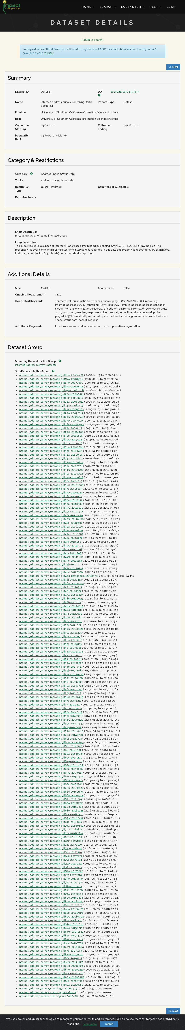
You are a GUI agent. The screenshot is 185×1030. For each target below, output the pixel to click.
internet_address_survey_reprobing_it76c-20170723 (50, 867)
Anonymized (106, 288)
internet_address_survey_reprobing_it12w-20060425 (51, 375)
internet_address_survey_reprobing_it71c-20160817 (50, 829)
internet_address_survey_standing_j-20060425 (47, 992)
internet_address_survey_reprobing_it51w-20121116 (50, 640)
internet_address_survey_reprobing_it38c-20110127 (50, 496)
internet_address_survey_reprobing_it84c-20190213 (51, 928)
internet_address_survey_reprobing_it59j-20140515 (50, 727)
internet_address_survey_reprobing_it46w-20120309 (51, 583)
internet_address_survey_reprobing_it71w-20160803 (51, 833)
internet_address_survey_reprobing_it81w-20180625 (51, 909)
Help (154, 6)
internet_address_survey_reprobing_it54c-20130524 (51, 666)
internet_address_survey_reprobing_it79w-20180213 (51, 893)
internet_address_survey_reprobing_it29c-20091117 (50, 428)
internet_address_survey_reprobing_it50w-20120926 (51, 628)
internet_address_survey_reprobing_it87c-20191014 (50, 950)
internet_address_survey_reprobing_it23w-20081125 (51, 405)
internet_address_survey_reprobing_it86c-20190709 (51, 943)
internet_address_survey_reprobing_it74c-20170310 (50, 852)
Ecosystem (132, 6)
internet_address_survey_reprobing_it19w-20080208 (51, 390)
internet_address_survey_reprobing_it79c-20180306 (51, 890)
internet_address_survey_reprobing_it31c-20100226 (50, 443)
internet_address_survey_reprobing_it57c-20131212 (50, 700)
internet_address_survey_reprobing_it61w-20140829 (51, 753)
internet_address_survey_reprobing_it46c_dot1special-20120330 (58, 575)
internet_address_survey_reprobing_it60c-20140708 (51, 734)
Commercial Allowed (109, 187)
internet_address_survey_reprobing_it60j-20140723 (50, 738)
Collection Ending (104, 127)
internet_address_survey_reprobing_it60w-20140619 (51, 742)
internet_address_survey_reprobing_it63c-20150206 (51, 768)
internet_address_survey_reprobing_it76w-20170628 (51, 871)
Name (19, 102)
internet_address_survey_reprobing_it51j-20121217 (49, 636)
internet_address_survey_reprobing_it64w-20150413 (51, 780)
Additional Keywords (28, 326)
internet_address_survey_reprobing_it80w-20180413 (51, 901)
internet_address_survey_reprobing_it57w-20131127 (50, 708)
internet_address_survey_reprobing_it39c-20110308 (51, 503)
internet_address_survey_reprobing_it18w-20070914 (51, 386)
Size (18, 288)
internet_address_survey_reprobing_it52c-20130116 (50, 644)
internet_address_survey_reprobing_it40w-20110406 (51, 519)
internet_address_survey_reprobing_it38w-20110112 (51, 500)
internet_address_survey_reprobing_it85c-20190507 (51, 935)
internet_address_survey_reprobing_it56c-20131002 (50, 689)
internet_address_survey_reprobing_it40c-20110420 (51, 515)
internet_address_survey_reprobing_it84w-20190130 (51, 931)
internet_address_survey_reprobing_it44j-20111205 (50, 553)
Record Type (106, 102)
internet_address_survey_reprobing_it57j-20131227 (50, 704)
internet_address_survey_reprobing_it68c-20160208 (51, 806)
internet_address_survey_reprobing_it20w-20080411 (51, 394)
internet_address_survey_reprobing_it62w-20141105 (51, 765)
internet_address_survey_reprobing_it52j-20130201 (50, 647)
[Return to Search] (92, 39)
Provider (20, 112)
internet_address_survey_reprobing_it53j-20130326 (50, 659)
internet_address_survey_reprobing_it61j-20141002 (50, 750)
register (48, 53)
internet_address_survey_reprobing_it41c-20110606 (51, 522)
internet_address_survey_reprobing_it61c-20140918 (51, 746)
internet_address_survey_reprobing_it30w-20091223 (51, 439)
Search (107, 6)
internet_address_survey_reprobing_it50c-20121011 (50, 621)
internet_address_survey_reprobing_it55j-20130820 (50, 681)
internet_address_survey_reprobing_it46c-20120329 (51, 572)
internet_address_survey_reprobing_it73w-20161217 (50, 848)
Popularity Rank (22, 137)
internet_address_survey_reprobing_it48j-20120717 (50, 602)
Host (18, 118)
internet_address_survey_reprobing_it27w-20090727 (51, 420)
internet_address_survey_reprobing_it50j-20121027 (50, 625)
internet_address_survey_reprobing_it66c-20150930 (51, 791)
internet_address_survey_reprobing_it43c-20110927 (50, 538)
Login (172, 6)
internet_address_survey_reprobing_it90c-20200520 (51, 973)
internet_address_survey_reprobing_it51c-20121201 (50, 632)
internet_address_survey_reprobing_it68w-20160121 (51, 810)
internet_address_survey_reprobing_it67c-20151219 (50, 799)
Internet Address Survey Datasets (36, 364)
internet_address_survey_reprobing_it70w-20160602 (51, 825)
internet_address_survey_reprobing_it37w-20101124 (51, 492)
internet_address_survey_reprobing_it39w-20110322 (51, 511)
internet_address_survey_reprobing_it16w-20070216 (51, 379)
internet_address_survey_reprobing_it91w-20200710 (51, 984)
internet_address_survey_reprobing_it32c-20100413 (50, 450)
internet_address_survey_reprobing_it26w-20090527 (51, 416)
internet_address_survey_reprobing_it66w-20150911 (51, 795)
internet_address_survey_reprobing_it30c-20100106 (51, 435)
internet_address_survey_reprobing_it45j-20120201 (50, 564)
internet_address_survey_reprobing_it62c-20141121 (50, 757)
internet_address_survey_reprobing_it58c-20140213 (50, 712)
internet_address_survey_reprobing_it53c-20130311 (50, 655)
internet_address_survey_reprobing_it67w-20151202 (51, 803)
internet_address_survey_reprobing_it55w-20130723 (51, 685)
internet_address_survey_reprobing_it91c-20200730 (51, 981)
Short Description (26, 231)
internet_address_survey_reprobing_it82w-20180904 (51, 916)
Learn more (90, 1024)
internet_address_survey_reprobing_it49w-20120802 (51, 617)
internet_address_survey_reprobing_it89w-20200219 (51, 969)
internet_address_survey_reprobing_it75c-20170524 (50, 859)
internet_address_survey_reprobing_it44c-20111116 (50, 549)
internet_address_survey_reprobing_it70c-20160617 (50, 822)
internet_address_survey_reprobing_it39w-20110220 (51, 507)
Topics (19, 180)
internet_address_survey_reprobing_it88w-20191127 (51, 962)
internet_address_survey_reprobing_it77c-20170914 (50, 875)
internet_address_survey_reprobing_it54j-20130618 (50, 670)
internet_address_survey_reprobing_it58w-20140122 (51, 719)
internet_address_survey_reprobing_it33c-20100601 (51, 458)
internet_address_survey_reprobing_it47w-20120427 (51, 594)
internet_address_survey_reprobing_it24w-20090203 (51, 409)
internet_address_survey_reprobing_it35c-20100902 (51, 473)
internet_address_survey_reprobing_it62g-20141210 (50, 761)
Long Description (26, 242)
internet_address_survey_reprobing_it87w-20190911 (51, 954)
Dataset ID (22, 91)
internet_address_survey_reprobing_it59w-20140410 (51, 731)
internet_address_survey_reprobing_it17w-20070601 (51, 382)
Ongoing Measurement (30, 294)
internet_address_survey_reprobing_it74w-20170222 (51, 856)
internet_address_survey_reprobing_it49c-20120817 (50, 609)
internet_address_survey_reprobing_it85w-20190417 (51, 939)
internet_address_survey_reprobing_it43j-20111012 (50, 541)
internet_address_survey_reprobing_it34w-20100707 (51, 469)
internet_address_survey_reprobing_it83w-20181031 (51, 924)
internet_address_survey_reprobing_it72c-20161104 (50, 837)
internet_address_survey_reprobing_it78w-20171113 (50, 886)
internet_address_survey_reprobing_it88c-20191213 (50, 958)
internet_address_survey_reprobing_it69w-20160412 (51, 818)
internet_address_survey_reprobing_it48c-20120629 (51, 598)
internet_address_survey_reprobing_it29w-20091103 (51, 432)
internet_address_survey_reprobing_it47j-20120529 (50, 591)
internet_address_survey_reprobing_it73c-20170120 (50, 844)
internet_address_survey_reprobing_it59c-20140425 (51, 723)
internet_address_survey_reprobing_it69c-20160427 (51, 814)
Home (87, 6)
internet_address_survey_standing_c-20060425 (48, 988)
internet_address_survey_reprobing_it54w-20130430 (51, 674)
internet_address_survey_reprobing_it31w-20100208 (51, 447)
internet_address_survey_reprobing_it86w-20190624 (51, 946)
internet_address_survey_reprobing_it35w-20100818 (51, 477)
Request (173, 66)
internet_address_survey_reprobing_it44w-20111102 (51, 556)
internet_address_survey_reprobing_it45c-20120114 (50, 560)
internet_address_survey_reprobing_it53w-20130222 (51, 662)
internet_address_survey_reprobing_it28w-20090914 (51, 424)
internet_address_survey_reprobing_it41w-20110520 (51, 526)
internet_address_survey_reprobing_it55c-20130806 (51, 678)
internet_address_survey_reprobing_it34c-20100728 (51, 466)
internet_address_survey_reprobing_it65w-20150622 (51, 787)
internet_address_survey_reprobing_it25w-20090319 (51, 413)
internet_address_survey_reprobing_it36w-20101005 (51, 485)
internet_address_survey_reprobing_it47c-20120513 (50, 587)
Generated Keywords (29, 301)
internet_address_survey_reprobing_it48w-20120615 (51, 606)
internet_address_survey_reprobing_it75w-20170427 (51, 863)
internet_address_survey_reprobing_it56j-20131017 (50, 693)
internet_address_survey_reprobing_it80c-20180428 (51, 897)
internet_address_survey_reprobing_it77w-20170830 (51, 878)
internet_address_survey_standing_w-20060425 (48, 996)
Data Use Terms (25, 197)
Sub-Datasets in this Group (32, 371)
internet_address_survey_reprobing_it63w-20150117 (51, 772)
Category (21, 174)
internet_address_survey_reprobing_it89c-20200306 (51, 965)
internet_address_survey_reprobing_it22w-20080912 (51, 401)
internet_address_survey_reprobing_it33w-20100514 (51, 462)
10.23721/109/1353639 (125, 91)
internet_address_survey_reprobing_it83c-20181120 (50, 920)
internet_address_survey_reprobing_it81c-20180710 (50, 905)
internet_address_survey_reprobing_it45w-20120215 (51, 568)
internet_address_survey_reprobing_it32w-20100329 (51, 454)
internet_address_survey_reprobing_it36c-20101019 (50, 481)
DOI (101, 91)
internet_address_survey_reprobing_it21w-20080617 (51, 397)
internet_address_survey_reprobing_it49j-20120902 (50, 613)
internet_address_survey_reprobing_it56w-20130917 (51, 697)
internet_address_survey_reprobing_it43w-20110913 (51, 545)
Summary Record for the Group (35, 361)
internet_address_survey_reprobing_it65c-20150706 (51, 784)
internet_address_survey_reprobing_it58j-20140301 (50, 715)
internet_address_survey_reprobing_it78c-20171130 (50, 882)
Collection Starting (22, 127)
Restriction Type (22, 189)
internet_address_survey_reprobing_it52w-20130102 (51, 651)
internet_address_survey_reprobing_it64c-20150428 (51, 776)
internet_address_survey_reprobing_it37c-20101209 (50, 488)
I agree (109, 1023)
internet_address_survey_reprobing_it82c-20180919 (51, 912)
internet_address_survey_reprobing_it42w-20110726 (51, 534)
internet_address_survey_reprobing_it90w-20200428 (51, 977)
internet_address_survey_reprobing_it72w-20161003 (51, 840)
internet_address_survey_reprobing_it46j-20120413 (50, 579)
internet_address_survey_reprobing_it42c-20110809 (51, 530)
